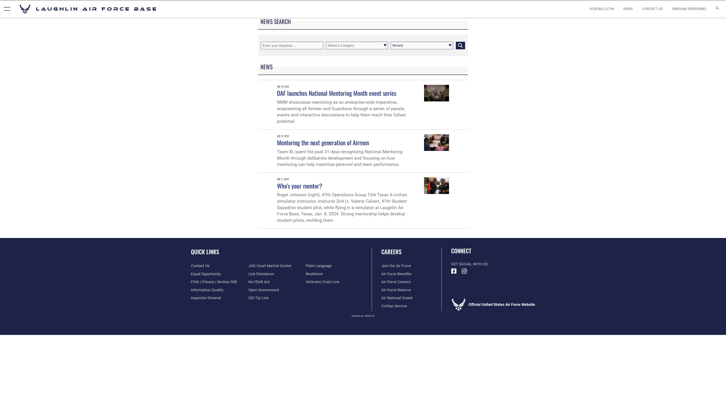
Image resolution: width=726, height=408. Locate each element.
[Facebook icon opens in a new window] (454, 271)
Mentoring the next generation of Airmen (323, 142)
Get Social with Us (469, 264)
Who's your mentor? (299, 185)
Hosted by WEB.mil (363, 315)
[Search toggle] (717, 9)
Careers (391, 251)
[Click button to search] (460, 45)
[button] (6, 9)
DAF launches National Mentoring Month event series (336, 92)
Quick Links (205, 251)
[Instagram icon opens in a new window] (464, 271)
